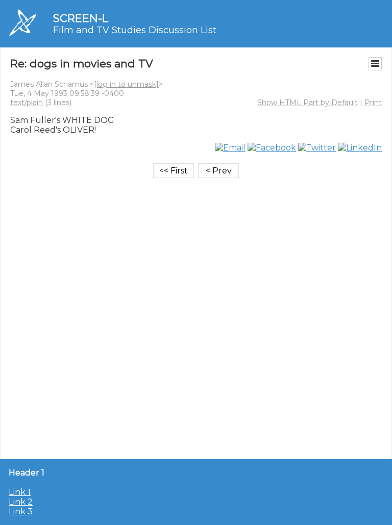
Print (373, 102)
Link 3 (21, 511)
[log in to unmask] (126, 84)
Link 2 (21, 502)
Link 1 (20, 492)
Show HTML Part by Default (307, 102)
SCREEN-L (80, 18)
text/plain (26, 102)
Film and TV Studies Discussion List (134, 30)
